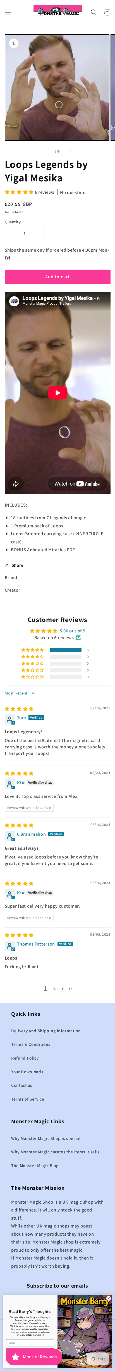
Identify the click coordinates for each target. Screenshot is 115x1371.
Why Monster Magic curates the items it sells (55, 1151)
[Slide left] (45, 151)
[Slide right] (70, 151)
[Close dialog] (108, 1298)
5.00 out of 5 (72, 631)
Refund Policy (25, 1058)
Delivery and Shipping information (46, 1030)
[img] (19, 709)
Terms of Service (27, 1099)
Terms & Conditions (31, 1044)
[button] (7, 12)
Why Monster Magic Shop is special (46, 1138)
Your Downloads (27, 1071)
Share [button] (17, 565)
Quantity (13, 221)
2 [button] (54, 988)
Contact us (21, 1085)
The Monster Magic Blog (35, 1165)
